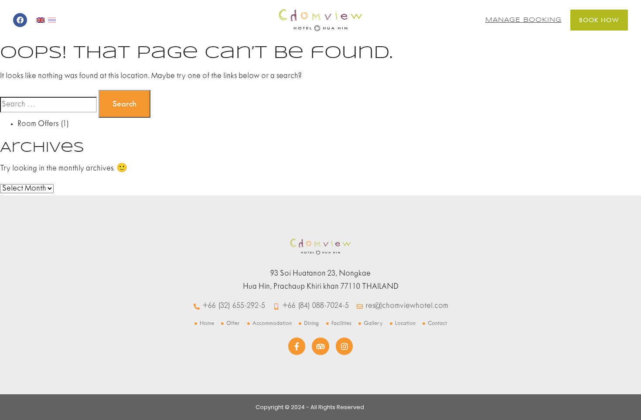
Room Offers (37, 124)
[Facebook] (20, 20)
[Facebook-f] (297, 346)
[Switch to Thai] (52, 20)
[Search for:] (48, 105)
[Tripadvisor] (320, 346)
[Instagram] (344, 346)
